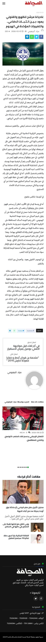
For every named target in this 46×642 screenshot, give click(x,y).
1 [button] (28, 467)
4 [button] (22, 467)
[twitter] (36, 37)
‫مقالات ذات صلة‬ (37, 402)
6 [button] (18, 467)
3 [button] (24, 467)
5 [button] (20, 467)
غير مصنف (7, 428)
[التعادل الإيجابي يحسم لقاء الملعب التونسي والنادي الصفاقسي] (23, 418)
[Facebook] (41, 598)
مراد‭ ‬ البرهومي (33, 31)
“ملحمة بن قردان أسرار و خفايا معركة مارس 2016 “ (22, 358)
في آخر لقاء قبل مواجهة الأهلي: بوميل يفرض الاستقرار (23, 346)
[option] (23, 424)
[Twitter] (35, 598)
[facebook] (41, 37)
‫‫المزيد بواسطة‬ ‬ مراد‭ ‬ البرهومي (17, 402)
